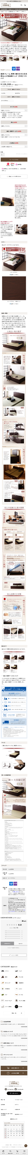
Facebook (20, 1089)
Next (26, 27)
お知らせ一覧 (8, 1145)
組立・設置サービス (14, 131)
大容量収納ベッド (11, 11)
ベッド (6, 11)
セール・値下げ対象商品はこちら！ (14, 1)
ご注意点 (14, 143)
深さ (14, 122)
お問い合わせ (16, 891)
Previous (1, 27)
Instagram (10, 1089)
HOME (2, 11)
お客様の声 (7, 943)
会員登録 (3, 1104)
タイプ (14, 107)
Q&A (21, 943)
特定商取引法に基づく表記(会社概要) (7, 1114)
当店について (4, 1109)
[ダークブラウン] (14, 259)
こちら (18, 137)
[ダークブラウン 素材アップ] (14, 288)
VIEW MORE (24, 1026)
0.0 (20, 924)
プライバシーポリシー (17, 1145)
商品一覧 (14, 1013)
